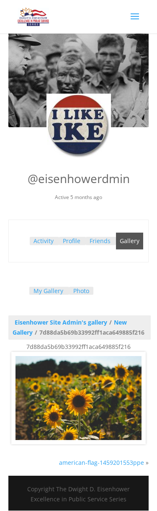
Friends (100, 241)
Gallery (129, 241)
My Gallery (48, 291)
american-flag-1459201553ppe (101, 462)
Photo (81, 291)
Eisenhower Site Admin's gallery (61, 322)
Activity (43, 241)
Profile (71, 241)
